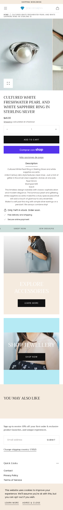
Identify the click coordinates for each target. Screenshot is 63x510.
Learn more (12, 502)
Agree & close (31, 502)
